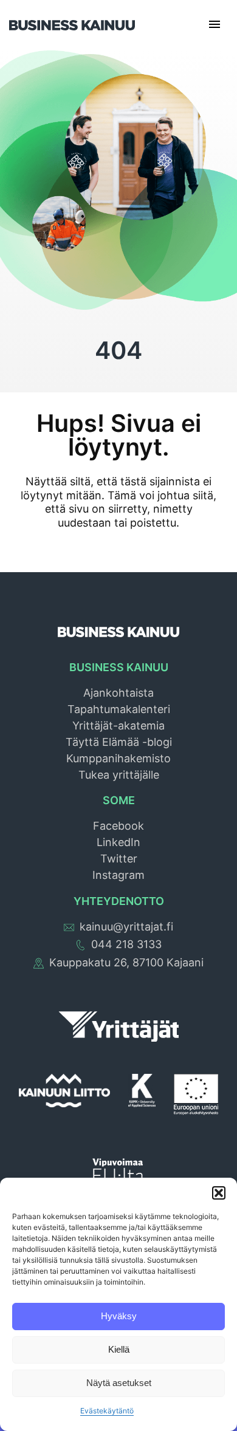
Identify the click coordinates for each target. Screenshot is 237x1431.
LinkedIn (118, 842)
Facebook (118, 825)
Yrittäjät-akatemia (118, 725)
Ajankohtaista (118, 692)
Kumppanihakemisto (118, 758)
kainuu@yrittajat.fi (126, 926)
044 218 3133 (126, 944)
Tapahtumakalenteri (118, 709)
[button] (219, 1193)
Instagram (118, 875)
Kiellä (118, 1349)
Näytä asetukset (118, 1383)
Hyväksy (119, 1316)
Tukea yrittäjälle (118, 774)
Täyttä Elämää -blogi (119, 742)
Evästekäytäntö (107, 1410)
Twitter (118, 858)
